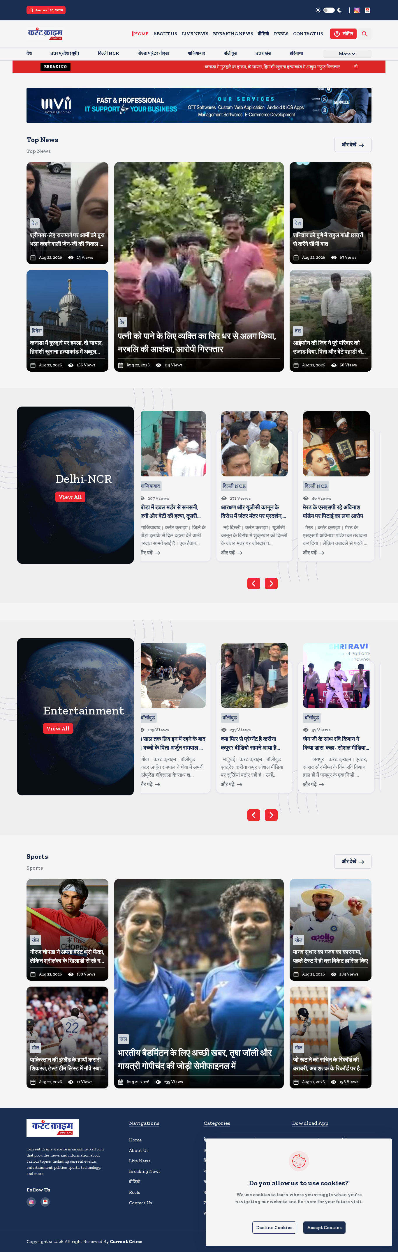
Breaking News (233, 33)
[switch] (329, 10)
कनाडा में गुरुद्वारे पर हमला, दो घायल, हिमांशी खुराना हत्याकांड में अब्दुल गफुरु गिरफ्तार (200, 67)
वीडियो (263, 33)
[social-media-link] (357, 10)
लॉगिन (348, 33)
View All (70, 496)
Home (141, 33)
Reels (281, 33)
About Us (165, 33)
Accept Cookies (324, 1227)
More (345, 53)
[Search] (364, 34)
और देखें (349, 144)
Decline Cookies (274, 1227)
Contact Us (308, 33)
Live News (195, 33)
